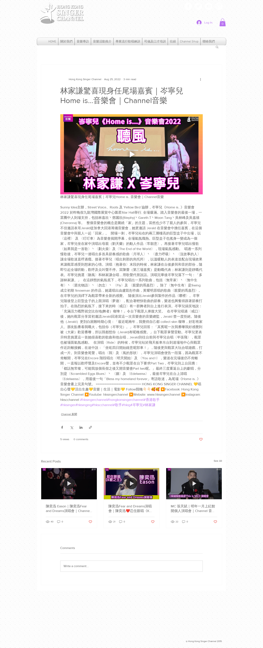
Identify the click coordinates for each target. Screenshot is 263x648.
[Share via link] (90, 427)
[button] (222, 22)
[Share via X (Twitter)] (71, 427)
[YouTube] (208, 6)
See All (218, 460)
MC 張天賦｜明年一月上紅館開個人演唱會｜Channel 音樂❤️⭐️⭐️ (193, 508)
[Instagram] (219, 6)
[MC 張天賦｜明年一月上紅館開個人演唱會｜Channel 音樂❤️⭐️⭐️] (194, 483)
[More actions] (200, 79)
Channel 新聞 (69, 414)
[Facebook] (188, 6)
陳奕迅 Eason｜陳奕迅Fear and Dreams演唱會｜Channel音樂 (68, 508)
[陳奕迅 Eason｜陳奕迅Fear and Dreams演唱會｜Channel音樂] (69, 483)
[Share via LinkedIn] (81, 427)
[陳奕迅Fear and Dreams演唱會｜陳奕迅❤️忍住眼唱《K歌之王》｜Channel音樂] (131, 483)
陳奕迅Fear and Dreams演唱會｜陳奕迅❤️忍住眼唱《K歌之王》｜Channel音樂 (130, 508)
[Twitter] (198, 6)
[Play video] (131, 154)
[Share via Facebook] (62, 427)
